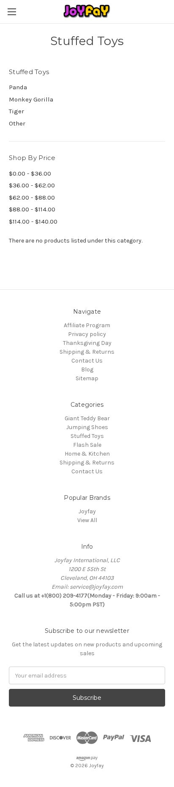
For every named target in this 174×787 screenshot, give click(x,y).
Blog (87, 369)
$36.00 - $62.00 (32, 185)
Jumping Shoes (87, 427)
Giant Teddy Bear (87, 418)
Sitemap (87, 378)
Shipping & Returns (87, 351)
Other (17, 123)
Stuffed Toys (87, 436)
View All (87, 520)
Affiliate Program (87, 325)
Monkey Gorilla (31, 99)
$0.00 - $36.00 (30, 173)
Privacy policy (87, 334)
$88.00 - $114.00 (32, 209)
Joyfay (87, 511)
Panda (18, 87)
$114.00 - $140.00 (33, 221)
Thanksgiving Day (87, 343)
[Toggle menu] (11, 11)
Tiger (16, 111)
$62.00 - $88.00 (32, 197)
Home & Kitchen (87, 453)
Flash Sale (87, 444)
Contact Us (87, 360)
